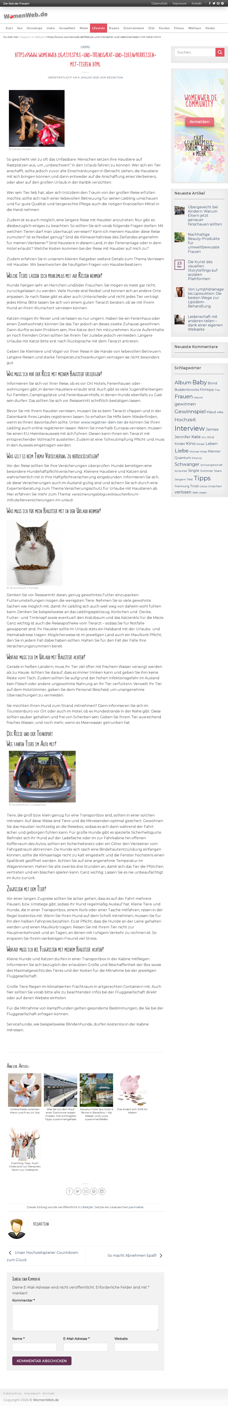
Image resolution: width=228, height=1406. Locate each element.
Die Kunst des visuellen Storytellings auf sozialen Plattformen (203, 270)
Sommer (206, 471)
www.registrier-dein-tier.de (104, 422)
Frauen (184, 396)
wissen (203, 492)
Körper (201, 444)
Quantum (183, 458)
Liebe (51, 28)
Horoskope (34, 28)
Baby (199, 382)
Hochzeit (185, 419)
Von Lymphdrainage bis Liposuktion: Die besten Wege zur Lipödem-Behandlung (206, 298)
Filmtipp (207, 390)
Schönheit (181, 471)
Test (190, 479)
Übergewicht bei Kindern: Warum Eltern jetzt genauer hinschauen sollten (205, 215)
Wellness (194, 28)
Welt (195, 492)
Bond (212, 383)
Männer (214, 451)
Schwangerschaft (211, 465)
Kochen (164, 28)
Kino (191, 443)
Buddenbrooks (187, 390)
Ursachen (215, 486)
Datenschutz (159, 3)
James (212, 429)
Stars (218, 471)
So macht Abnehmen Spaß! (132, 1255)
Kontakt (197, 3)
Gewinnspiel (190, 411)
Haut (211, 411)
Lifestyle (98, 28)
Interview (190, 428)
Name (18, 1339)
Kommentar (23, 1300)
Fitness (179, 28)
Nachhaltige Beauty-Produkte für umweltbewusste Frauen (204, 243)
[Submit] (220, 52)
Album (183, 382)
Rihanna (197, 458)
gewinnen (185, 404)
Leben (212, 443)
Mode (84, 28)
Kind (210, 437)
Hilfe (220, 412)
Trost (194, 486)
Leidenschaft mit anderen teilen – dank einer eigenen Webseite (205, 323)
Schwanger (187, 464)
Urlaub (203, 486)
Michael (194, 451)
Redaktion (115, 77)
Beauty (114, 28)
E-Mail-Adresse (76, 1339)
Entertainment (134, 28)
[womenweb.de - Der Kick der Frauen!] (25, 15)
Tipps (202, 478)
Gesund (198, 397)
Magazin (25, 37)
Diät (152, 28)
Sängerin (180, 479)
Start (9, 28)
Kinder (210, 28)
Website (121, 1339)
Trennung (182, 486)
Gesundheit (67, 28)
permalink (136, 1207)
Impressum (180, 3)
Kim (204, 437)
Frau (217, 390)
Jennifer (183, 436)
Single (193, 471)
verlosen (183, 492)
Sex (19, 28)
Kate (196, 436)
